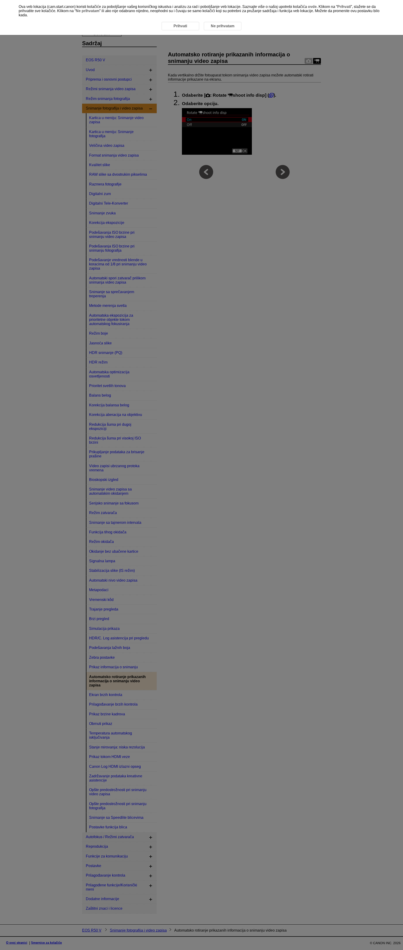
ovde (312, 7)
